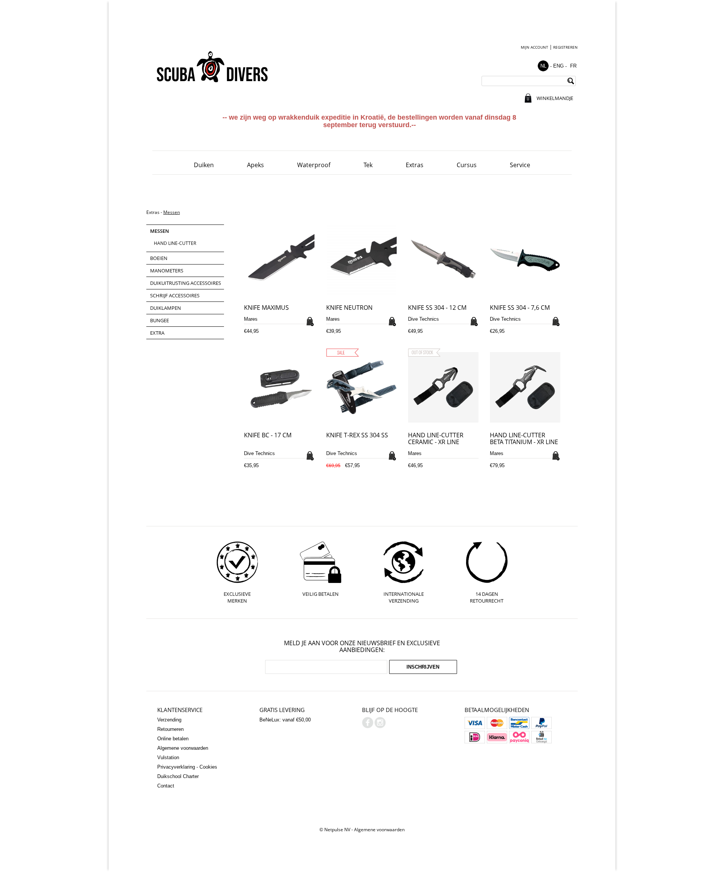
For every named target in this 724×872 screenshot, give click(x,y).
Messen (171, 212)
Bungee (159, 320)
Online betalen (173, 738)
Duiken (204, 165)
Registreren (565, 47)
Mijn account (534, 47)
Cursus (467, 165)
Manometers (166, 270)
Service (520, 165)
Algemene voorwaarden (182, 748)
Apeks (255, 165)
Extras (414, 165)
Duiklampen (165, 308)
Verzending (169, 720)
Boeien (158, 258)
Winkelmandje (554, 98)
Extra (157, 332)
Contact (165, 786)
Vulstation (168, 757)
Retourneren (170, 729)
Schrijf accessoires (174, 295)
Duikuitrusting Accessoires (185, 283)
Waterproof (313, 165)
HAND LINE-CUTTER (175, 243)
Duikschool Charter (178, 776)
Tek (368, 165)
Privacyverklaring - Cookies (187, 767)
